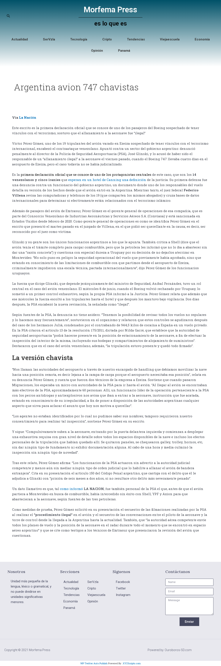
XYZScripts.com (132, 663)
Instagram (123, 595)
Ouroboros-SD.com (178, 650)
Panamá (124, 51)
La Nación (27, 117)
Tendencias (136, 39)
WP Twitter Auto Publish (93, 663)
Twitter (121, 588)
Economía (202, 39)
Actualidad (19, 39)
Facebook (123, 582)
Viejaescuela (170, 39)
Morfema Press (110, 9)
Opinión (97, 51)
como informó (71, 489)
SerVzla (49, 39)
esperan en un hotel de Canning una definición (107, 180)
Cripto (107, 39)
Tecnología (78, 39)
